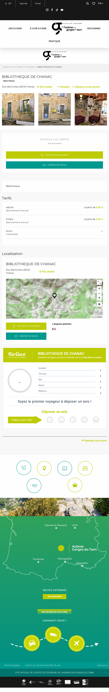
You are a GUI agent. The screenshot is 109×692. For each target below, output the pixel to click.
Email (38, 3)
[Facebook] (52, 10)
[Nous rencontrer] (44, 468)
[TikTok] (57, 10)
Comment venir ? (55, 620)
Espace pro (102, 665)
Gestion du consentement (37, 665)
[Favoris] (94, 3)
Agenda (23, 3)
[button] (87, 4)
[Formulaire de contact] (34, 485)
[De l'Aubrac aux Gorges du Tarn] (67, 29)
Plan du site (55, 665)
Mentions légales (12, 665)
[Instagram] (47, 10)
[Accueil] (64, 468)
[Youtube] (61, 10)
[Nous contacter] (23, 467)
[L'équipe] (85, 468)
